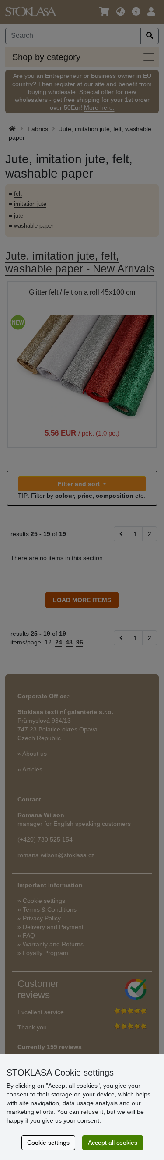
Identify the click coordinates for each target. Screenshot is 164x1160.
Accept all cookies (112, 1142)
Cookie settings (48, 1142)
